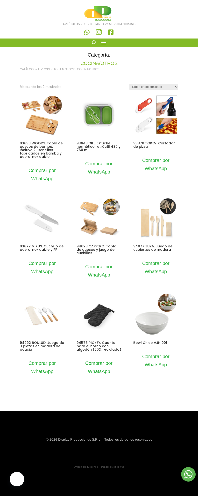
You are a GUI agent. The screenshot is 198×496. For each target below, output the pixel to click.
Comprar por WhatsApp (42, 174)
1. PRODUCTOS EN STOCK (56, 69)
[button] (17, 479)
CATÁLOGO (27, 69)
